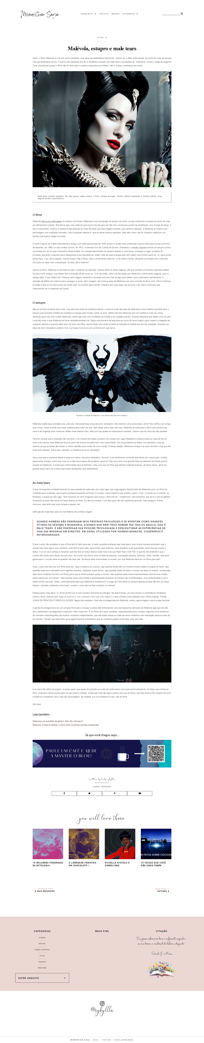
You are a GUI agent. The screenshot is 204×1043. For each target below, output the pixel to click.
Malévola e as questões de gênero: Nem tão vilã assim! (58, 721)
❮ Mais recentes (45, 891)
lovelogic (127, 1040)
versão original (139, 247)
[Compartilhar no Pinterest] (114, 793)
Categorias (129, 14)
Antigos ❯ (163, 891)
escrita (42, 943)
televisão (42, 967)
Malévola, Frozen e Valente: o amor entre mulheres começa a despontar (66, 724)
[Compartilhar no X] (89, 793)
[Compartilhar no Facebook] (64, 793)
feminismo (106, 787)
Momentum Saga (80, 1040)
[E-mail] (139, 793)
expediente (87, 14)
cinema (96, 787)
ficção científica (42, 949)
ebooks (116, 14)
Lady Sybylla (108, 779)
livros (42, 955)
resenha (42, 961)
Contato (104, 14)
